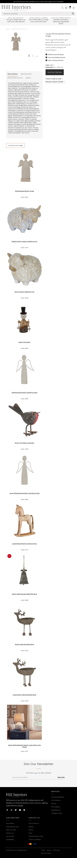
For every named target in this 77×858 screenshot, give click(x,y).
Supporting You (55, 810)
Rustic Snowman (24, 342)
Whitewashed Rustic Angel (24, 191)
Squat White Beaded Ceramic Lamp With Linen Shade (24, 746)
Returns (31, 830)
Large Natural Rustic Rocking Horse (24, 544)
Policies (43, 850)
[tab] (13, 74)
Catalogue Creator (56, 813)
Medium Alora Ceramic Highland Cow (24, 241)
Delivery (53, 803)
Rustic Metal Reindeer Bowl (24, 644)
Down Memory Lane (12, 827)
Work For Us (10, 833)
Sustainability (10, 839)
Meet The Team (11, 830)
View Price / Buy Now (55, 72)
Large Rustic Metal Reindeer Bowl (24, 695)
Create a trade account (54, 79)
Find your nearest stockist (55, 82)
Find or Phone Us (34, 823)
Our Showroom (56, 800)
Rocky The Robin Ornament (24, 443)
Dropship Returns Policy (36, 836)
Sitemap (49, 850)
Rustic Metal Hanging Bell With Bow (24, 594)
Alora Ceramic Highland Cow (24, 292)
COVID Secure (56, 850)
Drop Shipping (55, 807)
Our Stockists (10, 836)
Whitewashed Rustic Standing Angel (24, 392)
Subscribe (61, 777)
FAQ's (30, 833)
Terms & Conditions (35, 839)
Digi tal (49, 853)
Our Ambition (10, 823)
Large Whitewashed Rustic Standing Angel (24, 493)
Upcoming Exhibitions (57, 797)
